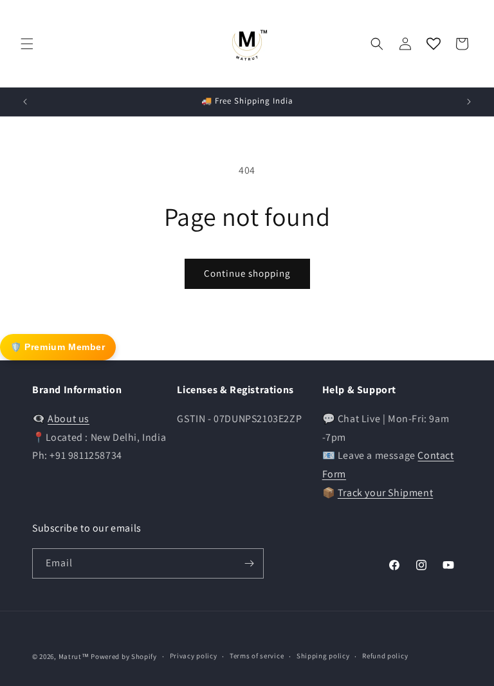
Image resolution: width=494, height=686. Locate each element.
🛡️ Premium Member (57, 347)
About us (68, 418)
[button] (27, 44)
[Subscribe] (249, 563)
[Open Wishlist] (433, 44)
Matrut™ (74, 656)
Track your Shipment (385, 492)
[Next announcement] (469, 102)
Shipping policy (323, 655)
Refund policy (385, 655)
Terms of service (257, 655)
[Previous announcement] (25, 102)
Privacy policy (193, 655)
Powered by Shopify (124, 656)
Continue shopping (247, 273)
